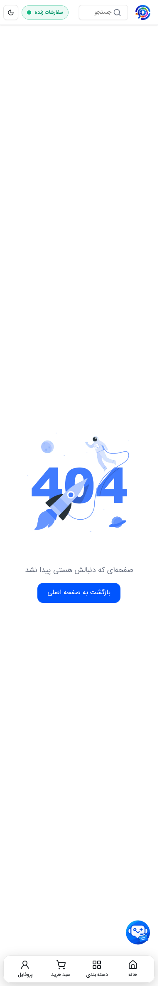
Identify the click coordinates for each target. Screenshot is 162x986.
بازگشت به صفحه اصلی (78, 592)
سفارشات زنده (48, 12)
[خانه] (143, 12)
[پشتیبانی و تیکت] (138, 932)
